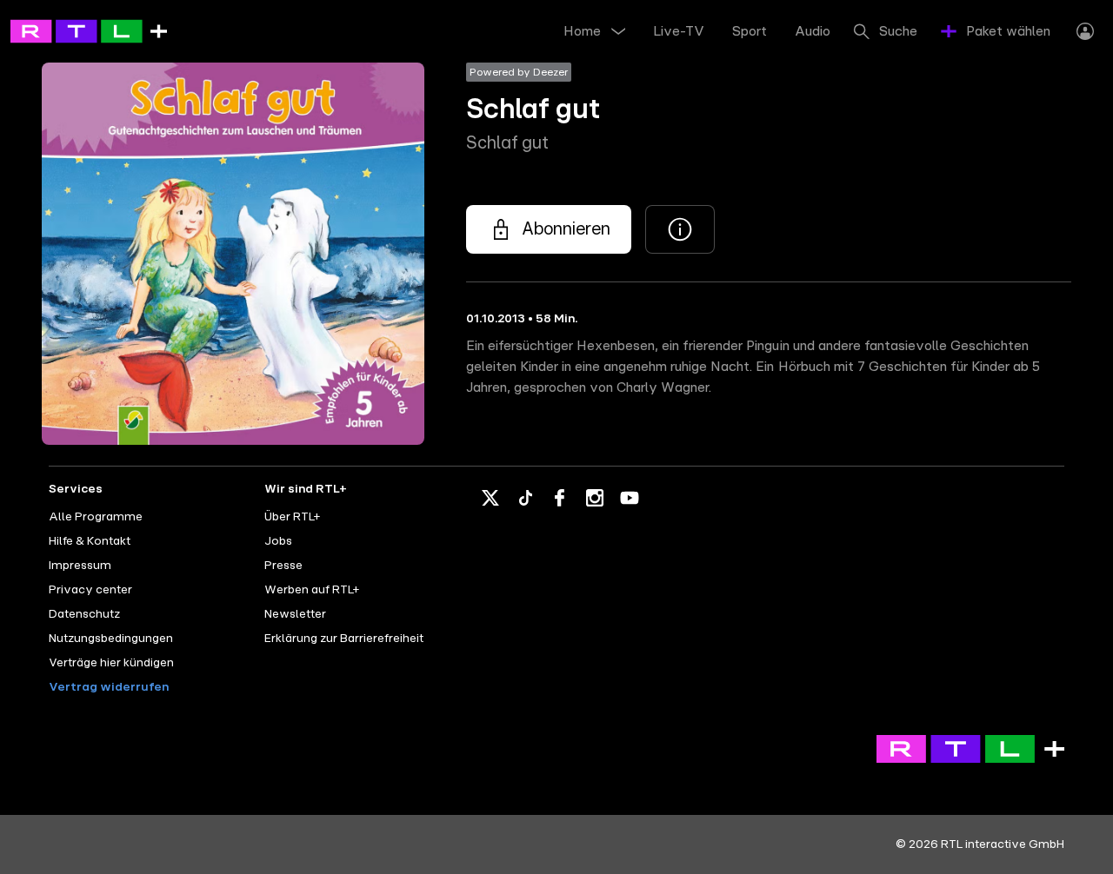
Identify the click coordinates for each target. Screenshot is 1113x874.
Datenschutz (84, 614)
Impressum (80, 565)
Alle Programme (96, 517)
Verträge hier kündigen (111, 663)
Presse (283, 565)
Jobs (278, 541)
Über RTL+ (292, 517)
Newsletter (295, 614)
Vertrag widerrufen (109, 687)
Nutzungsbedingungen (111, 638)
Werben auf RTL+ (311, 590)
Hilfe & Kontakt (89, 541)
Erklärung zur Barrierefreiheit (343, 638)
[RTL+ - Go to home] (88, 30)
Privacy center (90, 590)
